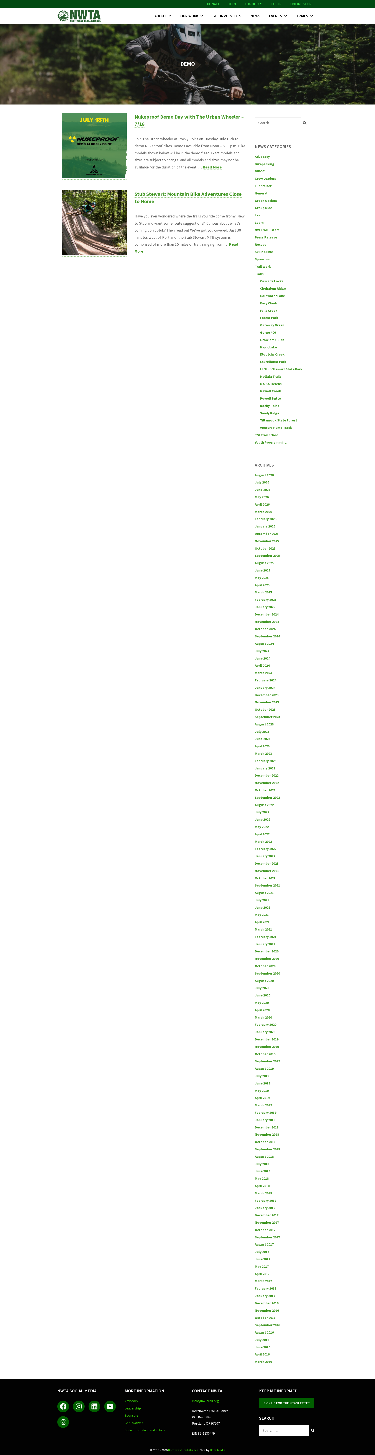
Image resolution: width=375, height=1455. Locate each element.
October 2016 (265, 1317)
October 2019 (265, 1054)
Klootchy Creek (272, 354)
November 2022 (267, 783)
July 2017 (262, 1251)
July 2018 (262, 1164)
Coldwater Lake (272, 296)
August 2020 (264, 980)
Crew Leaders (265, 178)
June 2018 (262, 1171)
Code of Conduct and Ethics (145, 1430)
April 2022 (262, 834)
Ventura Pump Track (276, 427)
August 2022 (264, 805)
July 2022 (262, 812)
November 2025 (267, 541)
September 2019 (267, 1061)
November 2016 (267, 1310)
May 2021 (262, 914)
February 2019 (265, 1112)
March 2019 (263, 1105)
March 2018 (263, 1193)
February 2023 (265, 761)
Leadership (133, 1408)
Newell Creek (270, 391)
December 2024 (266, 614)
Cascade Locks (271, 281)
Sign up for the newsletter (286, 1403)
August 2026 (264, 475)
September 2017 (267, 1237)
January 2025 (265, 607)
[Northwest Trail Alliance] (80, 16)
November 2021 (267, 871)
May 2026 (262, 497)
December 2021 (266, 863)
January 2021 (265, 944)
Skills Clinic (264, 252)
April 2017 (262, 1274)
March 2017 (263, 1281)
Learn (259, 222)
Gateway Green (272, 325)
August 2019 (264, 1068)
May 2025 (262, 577)
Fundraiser (263, 186)
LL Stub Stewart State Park (281, 369)
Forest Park (269, 317)
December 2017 (266, 1215)
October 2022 (265, 790)
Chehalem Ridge (273, 288)
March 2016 (263, 1361)
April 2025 (262, 585)
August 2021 (264, 892)
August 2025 (264, 563)
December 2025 (266, 533)
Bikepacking (264, 164)
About (160, 15)
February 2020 (265, 1024)
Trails (302, 15)
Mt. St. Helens (271, 384)
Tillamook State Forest (278, 420)
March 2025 (263, 592)
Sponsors (262, 259)
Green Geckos (266, 200)
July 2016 (262, 1339)
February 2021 (265, 936)
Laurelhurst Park (273, 361)
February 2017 (265, 1288)
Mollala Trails (270, 376)
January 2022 (265, 856)
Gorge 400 (268, 332)
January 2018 (265, 1207)
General (261, 193)
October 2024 (265, 629)
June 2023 (262, 738)
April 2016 (262, 1354)
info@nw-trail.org (205, 1401)
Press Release (266, 237)
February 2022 (265, 848)
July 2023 (262, 731)
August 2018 (264, 1156)
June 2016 (262, 1347)
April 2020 (262, 1010)
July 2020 (262, 988)
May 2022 (262, 827)
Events (275, 15)
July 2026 (262, 482)
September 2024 (267, 636)
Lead (258, 215)
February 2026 (265, 519)
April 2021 (262, 922)
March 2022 (263, 841)
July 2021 (262, 900)
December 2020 (266, 951)
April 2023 (262, 746)
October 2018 (265, 1142)
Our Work (189, 15)
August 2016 (264, 1332)
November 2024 (267, 621)
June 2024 (262, 658)
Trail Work (263, 266)
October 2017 (265, 1230)
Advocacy (262, 156)
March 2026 (263, 511)
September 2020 (267, 973)
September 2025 (267, 555)
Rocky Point (269, 405)
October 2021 (265, 878)
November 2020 (267, 958)
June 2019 (262, 1083)
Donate (213, 4)
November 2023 (267, 702)
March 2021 (263, 929)
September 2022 (267, 797)
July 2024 (262, 651)
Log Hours (254, 4)
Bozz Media (217, 1450)
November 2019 (267, 1046)
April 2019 (262, 1098)
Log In (276, 4)
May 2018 (262, 1178)
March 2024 (263, 673)
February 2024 (265, 680)
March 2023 (263, 753)
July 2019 (262, 1076)
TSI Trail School (267, 435)
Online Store (301, 4)
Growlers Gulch (272, 340)
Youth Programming (271, 442)
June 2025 (262, 570)
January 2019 (265, 1120)
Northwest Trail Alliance (183, 1450)
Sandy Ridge (269, 413)
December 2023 (266, 695)
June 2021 (262, 907)
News (255, 15)
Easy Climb (268, 303)
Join (232, 4)
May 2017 (262, 1266)
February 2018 (265, 1200)
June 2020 (262, 995)
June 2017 (262, 1259)
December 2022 (266, 775)
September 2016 (267, 1325)
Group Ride (263, 208)
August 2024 (264, 643)
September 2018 (267, 1149)
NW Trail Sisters (267, 230)
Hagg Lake (268, 347)
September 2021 (267, 885)
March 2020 (263, 1017)
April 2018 (262, 1186)
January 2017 (265, 1295)
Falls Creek (268, 310)
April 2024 (262, 665)
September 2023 (267, 717)
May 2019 (262, 1090)
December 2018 (266, 1127)
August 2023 (264, 724)
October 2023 (265, 709)
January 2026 (265, 526)
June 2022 (262, 819)
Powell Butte (270, 398)
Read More (212, 167)
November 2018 (267, 1134)
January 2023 (265, 768)
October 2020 (265, 966)
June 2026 (262, 489)
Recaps (260, 244)
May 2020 (262, 1002)
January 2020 (265, 1032)
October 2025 (265, 548)
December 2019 (266, 1039)
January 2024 (265, 687)
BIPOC (260, 171)
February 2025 (265, 599)
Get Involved (224, 15)
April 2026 (262, 504)
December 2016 (266, 1303)
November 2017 (267, 1222)
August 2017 (264, 1244)
